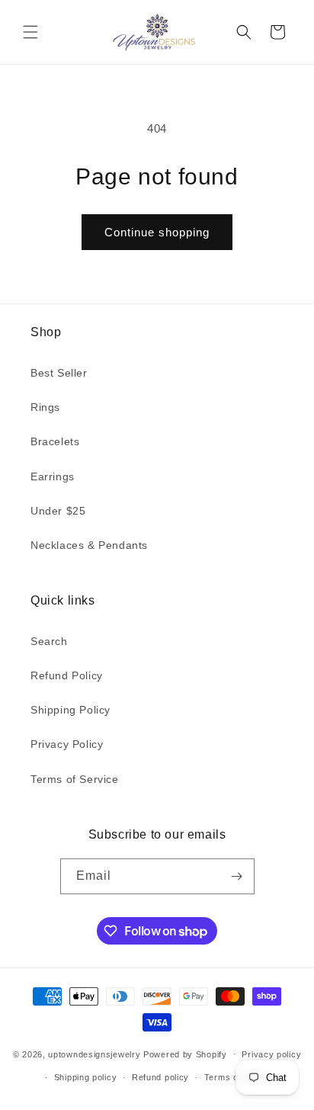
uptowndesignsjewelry (94, 1053)
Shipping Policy (70, 710)
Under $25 (57, 511)
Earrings (52, 476)
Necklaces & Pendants (89, 545)
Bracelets (54, 441)
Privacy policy (271, 1054)
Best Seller (59, 373)
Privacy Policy (66, 744)
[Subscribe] (237, 876)
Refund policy (160, 1077)
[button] (30, 32)
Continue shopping (157, 232)
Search (49, 641)
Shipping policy (85, 1077)
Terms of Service (74, 779)
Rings (45, 407)
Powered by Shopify (185, 1053)
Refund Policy (66, 675)
